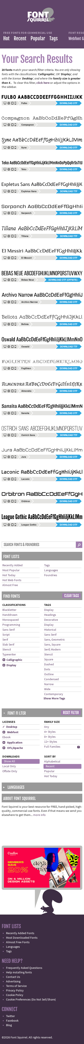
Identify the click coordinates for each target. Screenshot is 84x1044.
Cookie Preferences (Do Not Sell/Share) (31, 1000)
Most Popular (11, 570)
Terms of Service (16, 986)
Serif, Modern (52, 650)
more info (39, 815)
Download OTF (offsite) (62, 279)
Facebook (12, 1021)
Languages (51, 570)
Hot (6, 38)
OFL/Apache (12, 748)
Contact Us (13, 977)
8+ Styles (50, 737)
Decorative (51, 620)
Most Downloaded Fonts (21, 938)
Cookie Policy (14, 995)
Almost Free (10, 585)
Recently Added (12, 565)
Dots (47, 669)
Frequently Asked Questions (24, 968)
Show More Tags (54, 698)
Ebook (6, 737)
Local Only (9, 766)
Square (48, 659)
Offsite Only (9, 771)
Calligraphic (12, 660)
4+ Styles (50, 732)
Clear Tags (71, 596)
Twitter (10, 1016)
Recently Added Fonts (20, 933)
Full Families (52, 747)
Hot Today (9, 575)
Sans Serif (8, 630)
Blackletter (9, 610)
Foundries (50, 575)
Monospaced (10, 620)
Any (46, 727)
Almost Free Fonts (18, 942)
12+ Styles (50, 742)
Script (6, 635)
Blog (9, 1025)
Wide (47, 689)
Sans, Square (52, 645)
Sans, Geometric (54, 640)
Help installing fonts (19, 972)
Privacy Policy (15, 991)
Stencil (6, 650)
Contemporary (53, 694)
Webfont (10, 732)
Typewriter (9, 655)
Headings (50, 615)
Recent (20, 38)
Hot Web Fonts (11, 580)
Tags (53, 38)
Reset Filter (71, 713)
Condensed (51, 679)
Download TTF (68, 191)
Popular (38, 38)
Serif (5, 640)
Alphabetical (52, 762)
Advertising (13, 981)
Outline (49, 674)
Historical (50, 630)
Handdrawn (9, 615)
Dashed (49, 664)
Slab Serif (8, 645)
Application (12, 743)
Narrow (49, 684)
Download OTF (68, 103)
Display (9, 665)
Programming (11, 625)
